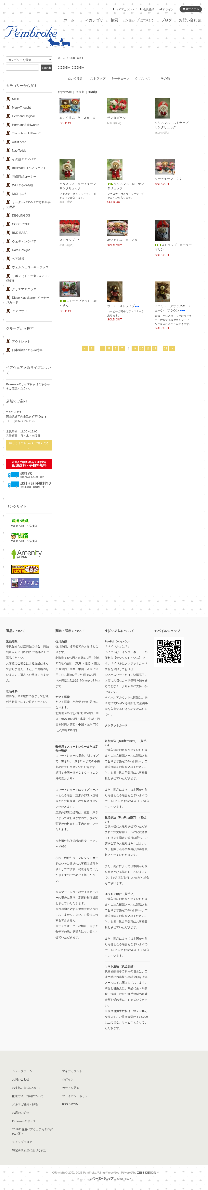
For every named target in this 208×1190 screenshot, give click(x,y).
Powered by (83, 1179)
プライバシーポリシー (76, 1096)
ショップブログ (22, 1142)
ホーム (68, 20)
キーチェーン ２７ (168, 178)
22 (165, 348)
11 (148, 348)
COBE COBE (76, 58)
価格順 (80, 92)
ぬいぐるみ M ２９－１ (78, 117)
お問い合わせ (190, 20)
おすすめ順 (64, 92)
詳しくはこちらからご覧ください (29, 445)
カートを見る (70, 1087)
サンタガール (116, 117)
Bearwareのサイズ (24, 1121)
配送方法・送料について (27, 1096)
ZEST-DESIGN (146, 1172)
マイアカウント (125, 9)
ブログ (166, 20)
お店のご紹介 (20, 1112)
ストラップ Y (70, 239)
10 (141, 348)
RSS (65, 1104)
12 (154, 348)
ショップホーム (22, 1071)
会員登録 (148, 9)
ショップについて (139, 20)
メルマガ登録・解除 (25, 1104)
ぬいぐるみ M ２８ (122, 239)
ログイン (168, 9)
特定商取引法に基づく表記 (29, 1150)
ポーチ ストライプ (121, 306)
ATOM (74, 1104)
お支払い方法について (26, 1087)
